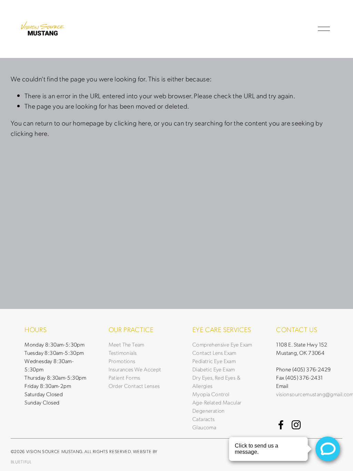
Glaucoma (204, 427)
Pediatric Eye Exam (214, 360)
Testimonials (123, 352)
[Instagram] (296, 425)
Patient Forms (124, 377)
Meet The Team (126, 344)
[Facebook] (281, 425)
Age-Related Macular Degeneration (216, 406)
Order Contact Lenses (134, 385)
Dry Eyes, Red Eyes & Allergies (216, 381)
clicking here (132, 122)
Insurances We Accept (135, 369)
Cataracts (203, 418)
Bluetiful (21, 462)
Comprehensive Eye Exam (222, 344)
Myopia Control (211, 394)
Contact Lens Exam (214, 352)
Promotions (122, 360)
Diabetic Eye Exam (213, 369)
